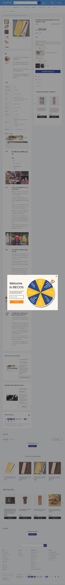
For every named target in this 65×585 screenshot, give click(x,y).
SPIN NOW (16, 301)
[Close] (56, 276)
